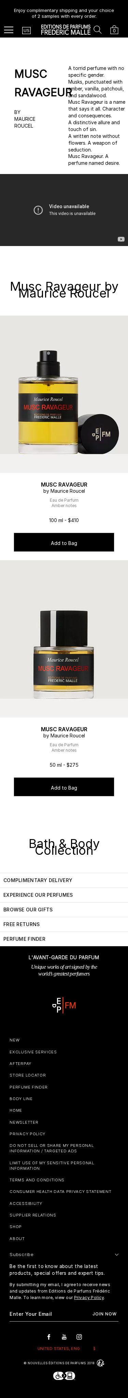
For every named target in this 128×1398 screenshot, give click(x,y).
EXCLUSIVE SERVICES (33, 1052)
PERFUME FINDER (29, 1087)
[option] (64, 10)
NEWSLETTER (24, 1122)
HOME (16, 1110)
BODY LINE (21, 1098)
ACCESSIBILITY (26, 1203)
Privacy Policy (89, 1297)
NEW (14, 1040)
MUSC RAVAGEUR (64, 484)
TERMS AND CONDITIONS (37, 1180)
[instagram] (79, 1336)
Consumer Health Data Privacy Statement (60, 1191)
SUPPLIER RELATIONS (33, 1215)
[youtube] (64, 1336)
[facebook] (49, 1336)
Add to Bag (64, 543)
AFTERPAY (20, 1063)
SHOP (16, 1226)
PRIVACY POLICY (27, 1134)
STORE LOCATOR (28, 1075)
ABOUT (17, 1238)
